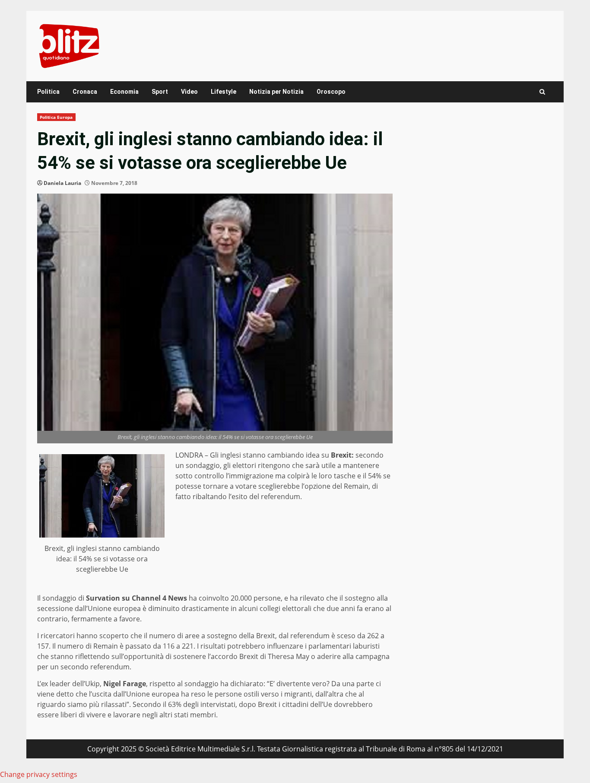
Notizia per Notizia (276, 91)
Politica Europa (56, 117)
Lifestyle (223, 91)
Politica (48, 91)
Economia (124, 91)
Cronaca (85, 91)
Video (189, 91)
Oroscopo (331, 91)
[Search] (542, 91)
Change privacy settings (38, 774)
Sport (160, 91)
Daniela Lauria (62, 183)
